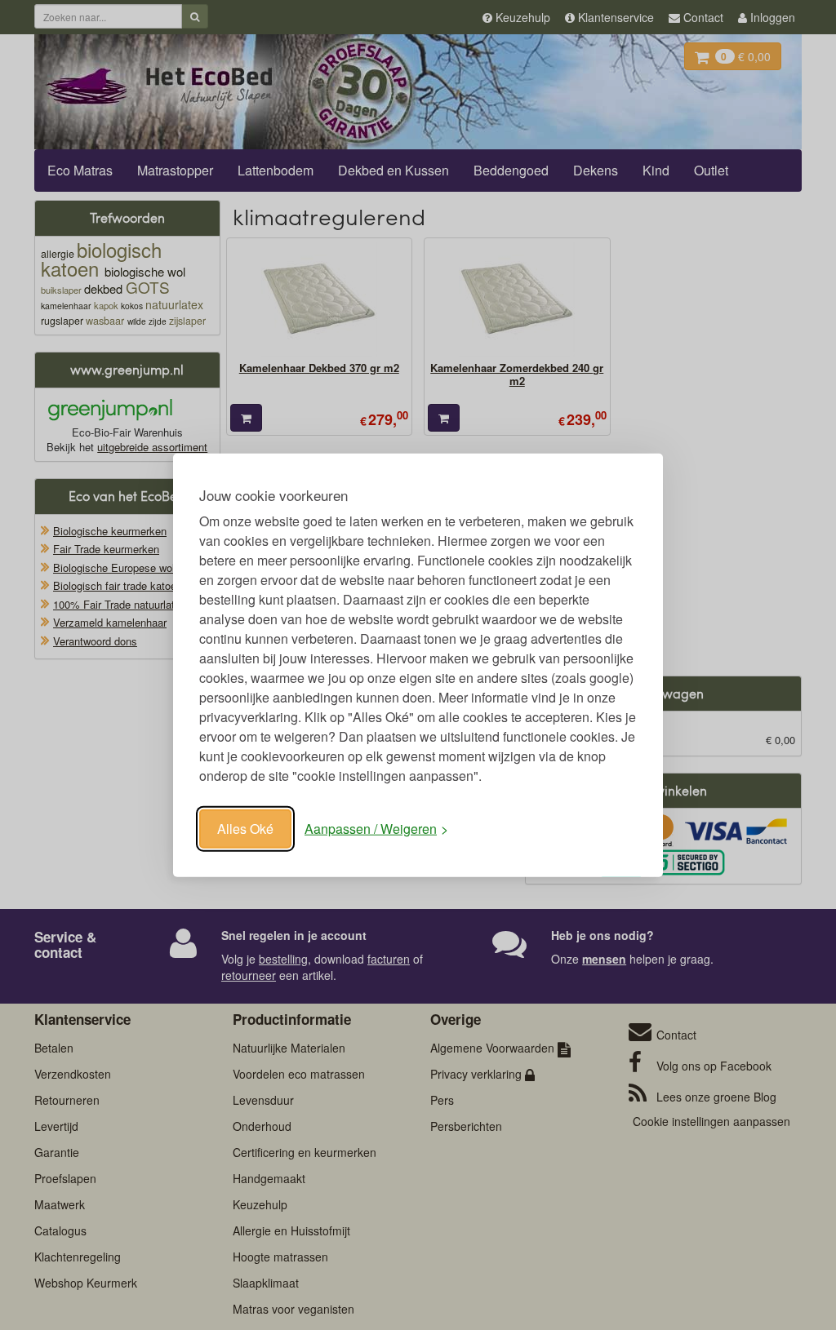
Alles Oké (245, 828)
